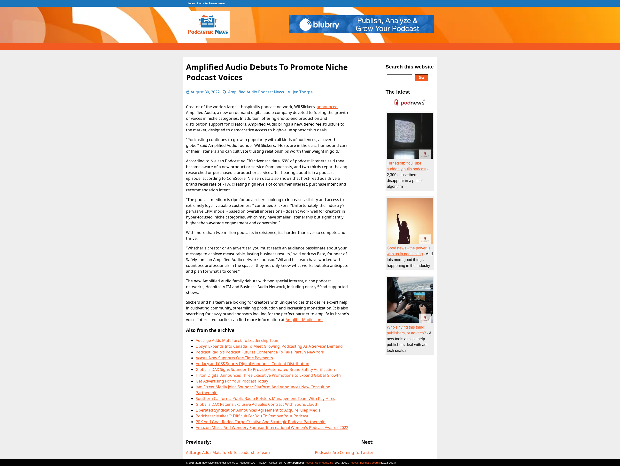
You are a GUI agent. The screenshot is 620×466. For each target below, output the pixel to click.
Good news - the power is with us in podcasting (408, 251)
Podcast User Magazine (319, 462)
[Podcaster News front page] (210, 36)
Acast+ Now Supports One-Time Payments (234, 358)
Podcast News (271, 92)
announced (327, 106)
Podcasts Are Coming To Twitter (344, 452)
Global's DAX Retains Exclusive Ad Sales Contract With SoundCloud (256, 404)
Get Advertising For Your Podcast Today (232, 381)
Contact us (275, 462)
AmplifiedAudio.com (304, 319)
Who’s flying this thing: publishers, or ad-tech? (406, 330)
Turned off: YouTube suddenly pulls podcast (406, 166)
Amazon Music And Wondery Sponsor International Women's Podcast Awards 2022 (272, 427)
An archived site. (206, 3)
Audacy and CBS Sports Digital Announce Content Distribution (252, 363)
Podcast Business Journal (365, 462)
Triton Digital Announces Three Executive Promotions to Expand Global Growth (268, 375)
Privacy (262, 462)
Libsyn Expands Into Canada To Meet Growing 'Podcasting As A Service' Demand (269, 346)
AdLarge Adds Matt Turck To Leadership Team (237, 340)
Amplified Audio (242, 92)
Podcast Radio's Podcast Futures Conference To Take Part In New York (260, 352)
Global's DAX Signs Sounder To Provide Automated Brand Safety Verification (265, 369)
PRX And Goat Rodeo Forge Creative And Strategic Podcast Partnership (261, 421)
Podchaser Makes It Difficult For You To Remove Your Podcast (252, 416)
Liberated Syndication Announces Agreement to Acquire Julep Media (258, 410)
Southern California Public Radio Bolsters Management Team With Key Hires (265, 398)
